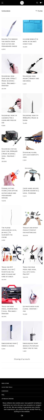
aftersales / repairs (8, 398)
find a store (5, 383)
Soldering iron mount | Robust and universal (31, 78)
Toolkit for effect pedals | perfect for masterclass (30, 230)
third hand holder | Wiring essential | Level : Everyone (31, 190)
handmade (5, 391)
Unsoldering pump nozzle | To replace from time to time (31, 346)
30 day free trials (7, 387)
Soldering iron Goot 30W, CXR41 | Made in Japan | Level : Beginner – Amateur (9, 81)
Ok (22, 415)
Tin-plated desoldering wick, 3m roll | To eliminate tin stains (9, 232)
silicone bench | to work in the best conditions (30, 41)
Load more (22, 365)
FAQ (3, 395)
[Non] (41, 410)
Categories (6, 11)
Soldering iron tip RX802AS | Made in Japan (30, 118)
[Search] (38, 2)
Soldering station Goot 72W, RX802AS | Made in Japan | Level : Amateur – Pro (9, 153)
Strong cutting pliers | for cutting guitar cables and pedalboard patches (10, 193)
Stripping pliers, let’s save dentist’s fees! (31, 155)
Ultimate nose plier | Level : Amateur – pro (31, 309)
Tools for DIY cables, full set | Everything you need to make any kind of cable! (9, 272)
